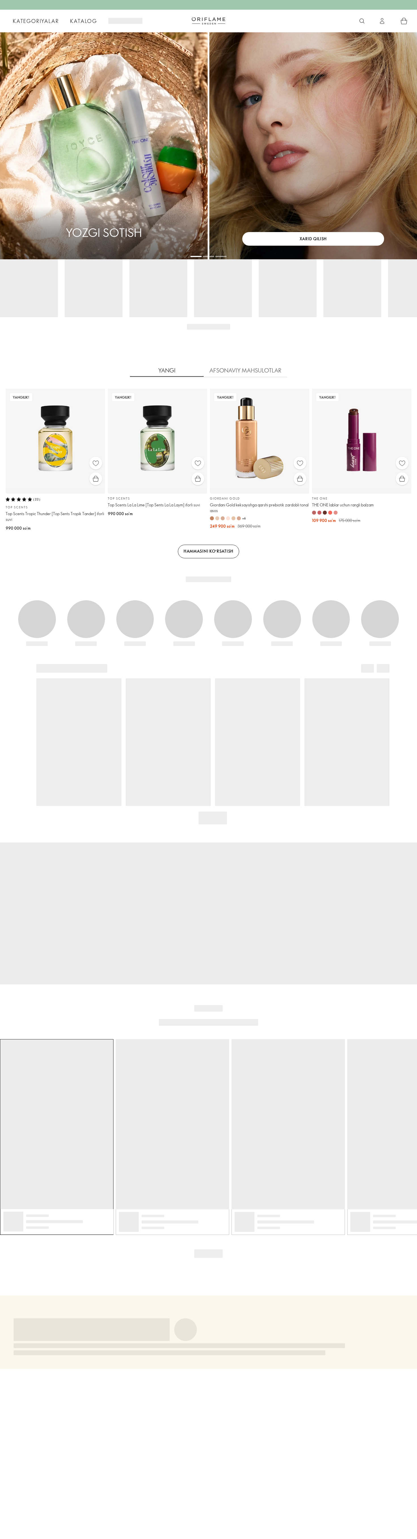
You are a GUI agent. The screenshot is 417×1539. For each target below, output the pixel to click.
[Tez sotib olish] (95, 478)
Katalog (83, 21)
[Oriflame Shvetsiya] (208, 21)
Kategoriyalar (36, 21)
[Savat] (404, 21)
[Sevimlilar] (95, 463)
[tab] (167, 370)
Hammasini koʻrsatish (208, 551)
